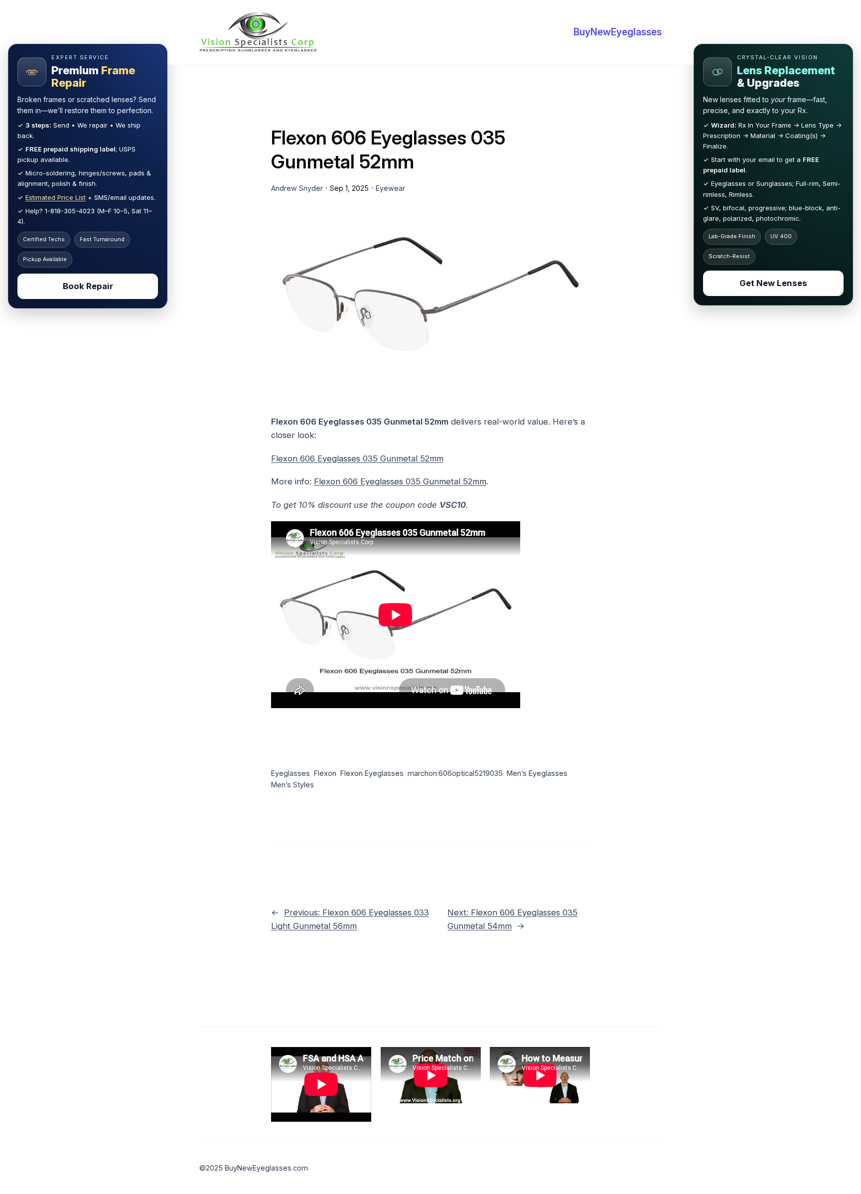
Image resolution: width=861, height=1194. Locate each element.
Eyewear (390, 188)
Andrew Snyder (297, 188)
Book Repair (88, 286)
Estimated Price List (55, 197)
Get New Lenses (773, 283)
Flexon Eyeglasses (372, 773)
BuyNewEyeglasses (618, 32)
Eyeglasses (290, 773)
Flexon (325, 773)
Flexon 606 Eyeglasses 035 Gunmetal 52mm (357, 458)
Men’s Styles (292, 784)
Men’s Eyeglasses (537, 773)
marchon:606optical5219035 (455, 773)
